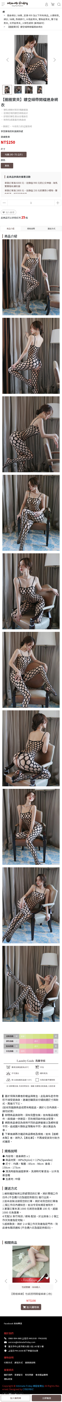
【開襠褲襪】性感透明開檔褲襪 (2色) (31, 1293)
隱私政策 (8, 1378)
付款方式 (8, 1362)
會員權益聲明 (41, 1374)
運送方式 (18, 1362)
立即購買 (46, 1398)
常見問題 (29, 1374)
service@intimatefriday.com (21, 1342)
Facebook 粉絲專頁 (13, 1323)
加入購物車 (15, 1398)
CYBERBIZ (28, 1389)
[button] (54, 59)
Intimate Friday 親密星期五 (30, 1385)
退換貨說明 (30, 1362)
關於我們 (8, 1374)
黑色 (7, 165)
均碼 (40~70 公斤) (14, 154)
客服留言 (18, 1374)
